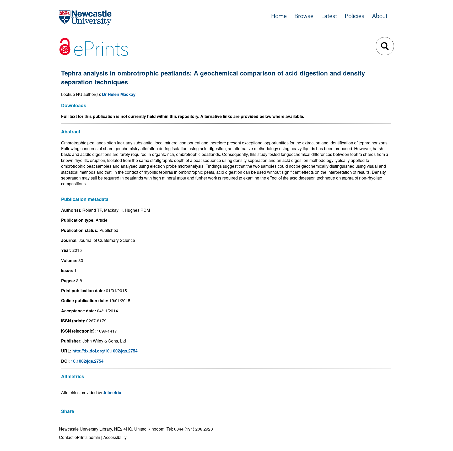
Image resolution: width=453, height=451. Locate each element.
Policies (354, 16)
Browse (304, 16)
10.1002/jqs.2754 (87, 361)
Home (279, 16)
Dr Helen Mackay (119, 94)
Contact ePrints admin (79, 437)
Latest (329, 16)
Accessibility (115, 437)
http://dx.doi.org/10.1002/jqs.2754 (105, 351)
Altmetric (112, 392)
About (379, 16)
